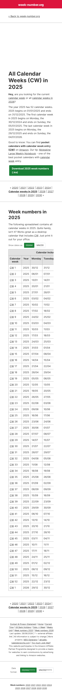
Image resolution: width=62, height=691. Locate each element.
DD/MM (29, 245)
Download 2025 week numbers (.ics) (30, 170)
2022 (31, 187)
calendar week (16, 97)
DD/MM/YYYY (28, 670)
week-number (31, 5)
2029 (31, 195)
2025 (17, 688)
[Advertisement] (31, 48)
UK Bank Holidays (23, 627)
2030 (39, 195)
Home (40, 624)
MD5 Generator (31, 640)
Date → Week (39, 627)
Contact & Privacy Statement (23, 624)
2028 (22, 195)
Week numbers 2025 (23, 630)
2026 (42, 191)
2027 (51, 191)
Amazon (24, 149)
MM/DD (40, 245)
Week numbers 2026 (44, 630)
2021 (23, 187)
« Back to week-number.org (24, 16)
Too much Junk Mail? (41, 643)
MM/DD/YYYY (45, 670)
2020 (15, 187)
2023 (39, 187)
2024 (48, 187)
